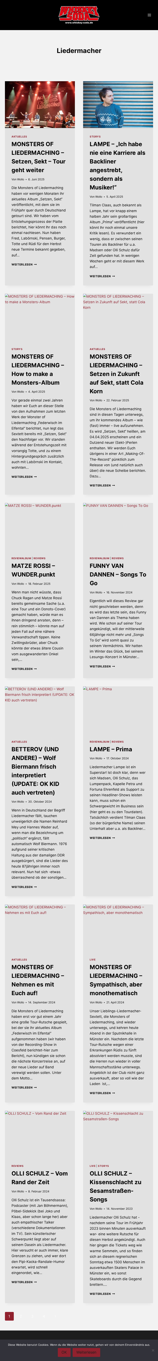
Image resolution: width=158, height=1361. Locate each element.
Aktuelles (19, 136)
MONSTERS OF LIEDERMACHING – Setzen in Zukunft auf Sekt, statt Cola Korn (116, 374)
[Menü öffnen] (149, 15)
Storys (95, 136)
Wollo (20, 179)
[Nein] (153, 1350)
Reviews (39, 558)
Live (92, 959)
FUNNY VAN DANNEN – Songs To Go (118, 574)
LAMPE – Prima (111, 749)
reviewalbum (21, 558)
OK (64, 1352)
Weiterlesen (24, 264)
